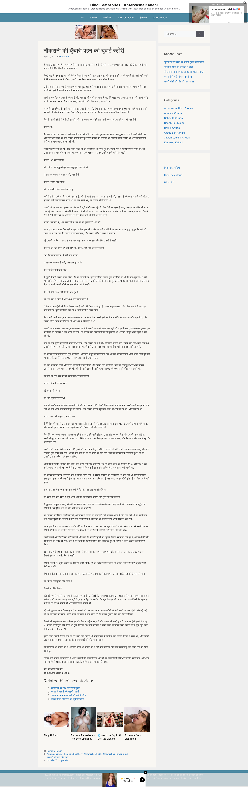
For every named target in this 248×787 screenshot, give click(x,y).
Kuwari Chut (122, 754)
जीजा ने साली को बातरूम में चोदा (178, 66)
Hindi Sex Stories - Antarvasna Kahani (124, 5)
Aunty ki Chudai (173, 113)
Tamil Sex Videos (125, 17)
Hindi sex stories (173, 175)
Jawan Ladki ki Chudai (177, 137)
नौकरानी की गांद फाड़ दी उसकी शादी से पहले (184, 71)
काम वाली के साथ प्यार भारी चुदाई (65, 688)
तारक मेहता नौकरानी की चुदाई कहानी (67, 699)
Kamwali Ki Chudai (92, 754)
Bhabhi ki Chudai (174, 123)
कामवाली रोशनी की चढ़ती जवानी (65, 691)
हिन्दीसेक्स (143, 17)
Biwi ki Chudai (172, 127)
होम (82, 17)
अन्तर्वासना (107, 17)
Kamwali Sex (109, 754)
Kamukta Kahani (54, 751)
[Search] (200, 34)
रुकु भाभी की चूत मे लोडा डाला (57, 757)
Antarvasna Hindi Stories (178, 108)
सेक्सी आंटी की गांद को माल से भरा (179, 81)
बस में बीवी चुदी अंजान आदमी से (178, 76)
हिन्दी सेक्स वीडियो (172, 167)
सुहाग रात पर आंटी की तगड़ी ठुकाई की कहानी (184, 62)
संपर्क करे (93, 17)
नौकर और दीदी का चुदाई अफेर (57, 760)
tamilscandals (160, 17)
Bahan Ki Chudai (173, 118)
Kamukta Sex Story (73, 754)
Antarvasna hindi (55, 754)
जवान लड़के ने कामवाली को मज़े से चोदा (68, 695)
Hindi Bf (168, 182)
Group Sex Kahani (174, 132)
